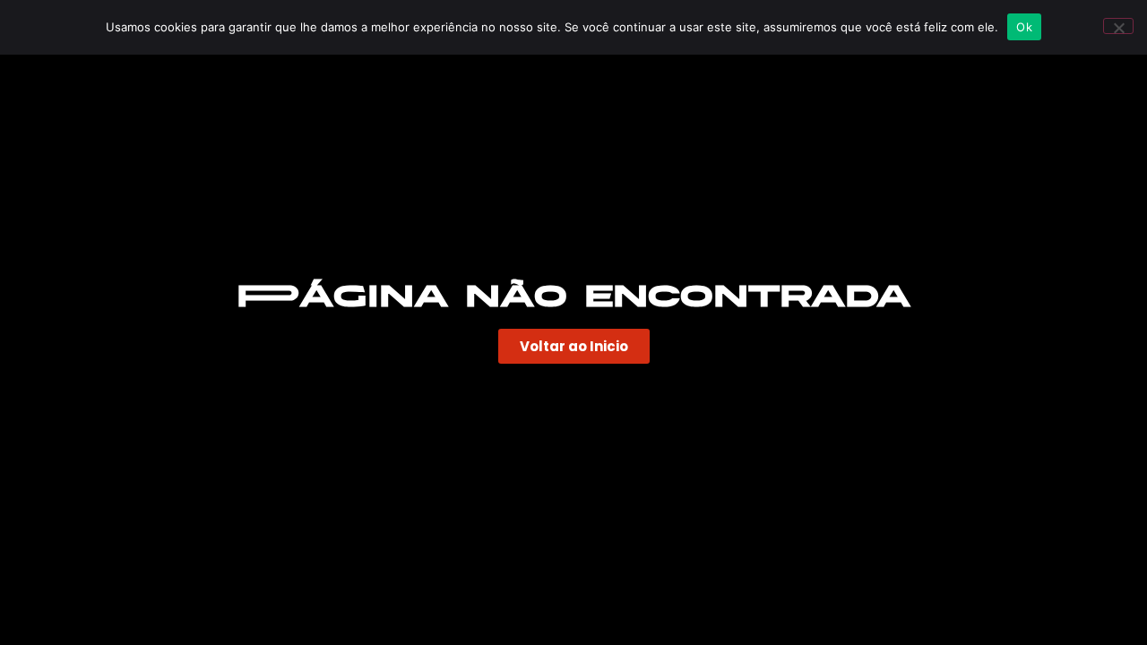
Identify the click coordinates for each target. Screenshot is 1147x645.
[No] (1118, 26)
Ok (1024, 27)
